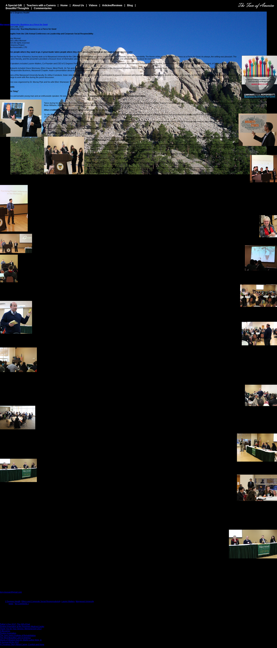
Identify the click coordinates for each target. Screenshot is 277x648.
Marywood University (85, 601)
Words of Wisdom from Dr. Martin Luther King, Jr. (21, 640)
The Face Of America (256, 5)
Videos (93, 5)
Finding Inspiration (8, 633)
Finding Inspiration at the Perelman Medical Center (22, 626)
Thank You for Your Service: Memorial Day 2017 (21, 629)
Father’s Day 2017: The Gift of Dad (15, 624)
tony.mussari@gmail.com (11, 592)
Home (64, 5)
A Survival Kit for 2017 (9, 642)
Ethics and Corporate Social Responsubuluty (40, 601)
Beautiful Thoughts (17, 8)
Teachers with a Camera (41, 5)
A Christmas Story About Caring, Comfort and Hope (22, 644)
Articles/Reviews (112, 5)
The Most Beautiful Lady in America (15, 638)
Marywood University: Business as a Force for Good (24, 24)
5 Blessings (5, 631)
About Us (78, 5)
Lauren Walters (68, 601)
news (11, 604)
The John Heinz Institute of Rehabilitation (18, 635)
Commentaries (43, 8)
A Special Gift (14, 5)
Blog (130, 5)
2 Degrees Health (13, 601)
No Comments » (22, 604)
